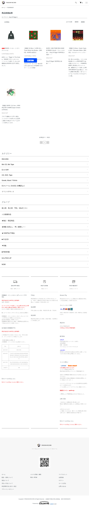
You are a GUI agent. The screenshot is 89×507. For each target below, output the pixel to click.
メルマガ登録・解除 (35, 474)
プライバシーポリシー (8, 489)
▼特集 (4, 245)
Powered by (35, 503)
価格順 (76, 22)
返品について (5, 480)
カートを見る (62, 483)
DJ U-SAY (5, 169)
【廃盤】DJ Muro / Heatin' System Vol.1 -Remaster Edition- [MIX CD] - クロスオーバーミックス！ (77, 50)
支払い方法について (7, 483)
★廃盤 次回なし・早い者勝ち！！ (14, 227)
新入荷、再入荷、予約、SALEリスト (15, 208)
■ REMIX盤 (6, 252)
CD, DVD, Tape (7, 175)
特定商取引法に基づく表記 (9, 486)
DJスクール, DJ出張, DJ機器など (13, 185)
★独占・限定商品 (8, 220)
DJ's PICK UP (6, 258)
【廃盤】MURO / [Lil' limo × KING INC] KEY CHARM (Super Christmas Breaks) (11, 108)
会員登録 (61, 477)
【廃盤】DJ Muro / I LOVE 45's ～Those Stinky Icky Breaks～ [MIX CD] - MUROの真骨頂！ (33, 50)
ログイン (61, 480)
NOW (4, 264)
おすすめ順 (69, 22)
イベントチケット (8, 191)
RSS (31, 477)
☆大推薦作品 (6, 214)
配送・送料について (7, 477)
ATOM (35, 477)
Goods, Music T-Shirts (9, 180)
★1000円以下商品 (8, 233)
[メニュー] (86, 2)
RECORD (5, 159)
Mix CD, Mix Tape (8, 164)
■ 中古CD (5, 239)
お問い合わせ (62, 486)
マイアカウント (63, 474)
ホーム (3, 7)
